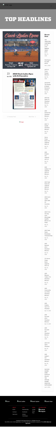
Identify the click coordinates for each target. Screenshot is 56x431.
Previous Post (12, 116)
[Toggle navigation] (51, 6)
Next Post (31, 116)
